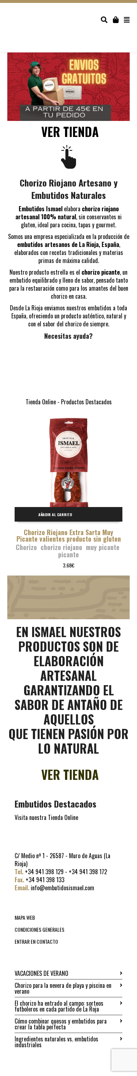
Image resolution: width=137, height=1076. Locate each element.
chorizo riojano (61, 547)
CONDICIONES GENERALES (39, 929)
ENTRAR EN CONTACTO (36, 941)
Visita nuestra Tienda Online (46, 817)
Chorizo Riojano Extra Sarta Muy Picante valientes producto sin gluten (68, 535)
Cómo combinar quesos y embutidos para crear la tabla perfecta (61, 1024)
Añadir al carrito (55, 514)
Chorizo (26, 547)
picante (68, 554)
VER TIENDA (70, 132)
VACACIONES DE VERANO (41, 973)
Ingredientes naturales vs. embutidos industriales (56, 1041)
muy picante (102, 547)
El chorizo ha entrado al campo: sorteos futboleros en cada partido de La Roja (59, 1006)
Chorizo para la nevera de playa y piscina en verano (63, 988)
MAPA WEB (25, 917)
